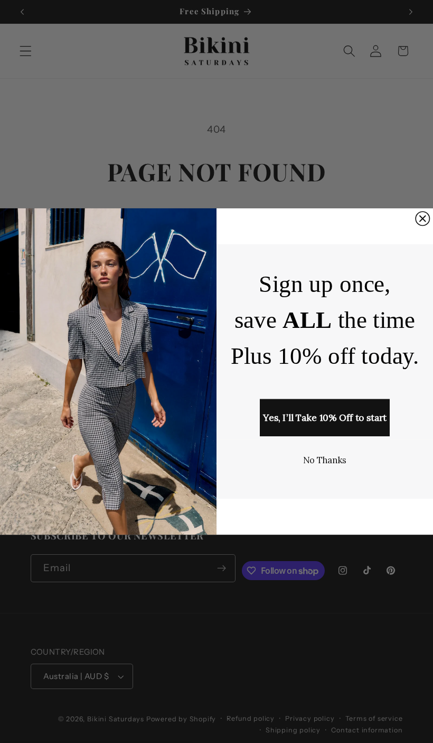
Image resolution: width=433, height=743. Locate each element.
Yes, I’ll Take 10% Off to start (325, 418)
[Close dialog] (422, 219)
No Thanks (325, 460)
